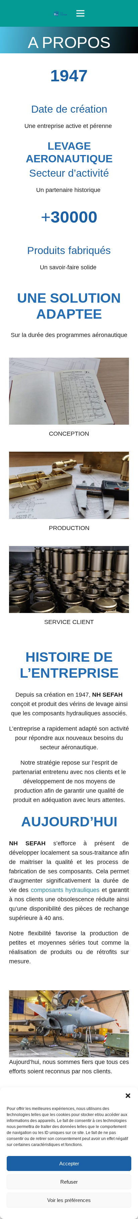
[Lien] (60, 13)
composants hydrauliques (65, 890)
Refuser (69, 1182)
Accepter (69, 1163)
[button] (128, 1095)
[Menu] (80, 13)
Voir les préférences (69, 1200)
